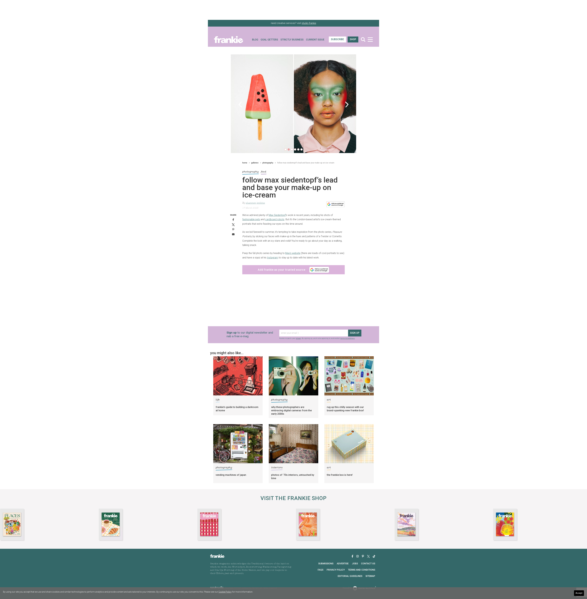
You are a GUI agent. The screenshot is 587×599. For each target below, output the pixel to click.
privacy (286, 326)
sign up (292, 317)
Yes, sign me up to (294, 307)
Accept (579, 593)
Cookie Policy (225, 592)
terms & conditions (298, 328)
